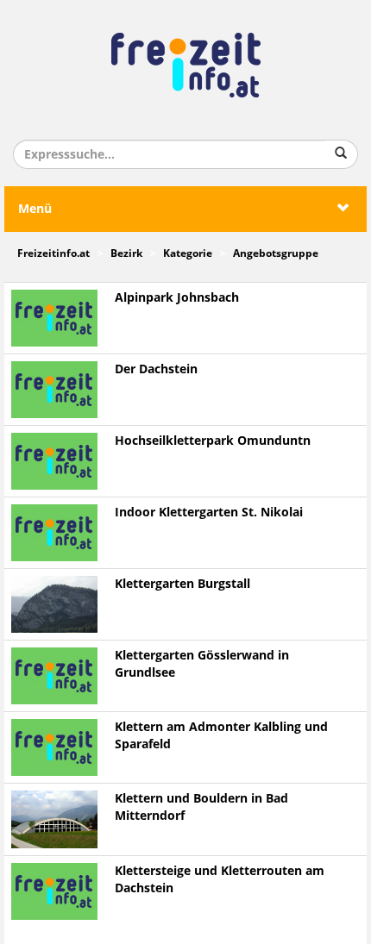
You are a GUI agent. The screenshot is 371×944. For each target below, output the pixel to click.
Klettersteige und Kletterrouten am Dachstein (219, 880)
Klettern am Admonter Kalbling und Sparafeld (221, 736)
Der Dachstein (156, 369)
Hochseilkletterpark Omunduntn (213, 441)
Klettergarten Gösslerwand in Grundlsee (202, 664)
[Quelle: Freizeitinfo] (54, 604)
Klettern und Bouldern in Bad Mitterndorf (201, 807)
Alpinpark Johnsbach (177, 298)
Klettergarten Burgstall (182, 584)
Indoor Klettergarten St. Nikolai (209, 512)
